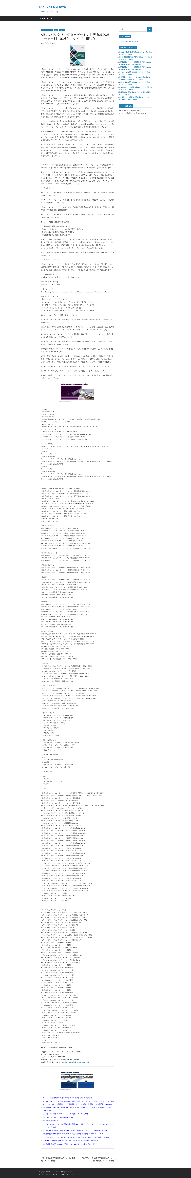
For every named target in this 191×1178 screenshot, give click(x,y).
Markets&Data (52, 7)
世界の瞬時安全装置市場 (50, 1121)
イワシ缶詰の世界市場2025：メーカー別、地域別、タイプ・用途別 (58, 1159)
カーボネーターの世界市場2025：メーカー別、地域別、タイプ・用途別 (65, 1114)
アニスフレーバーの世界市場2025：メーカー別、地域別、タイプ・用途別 (97, 1159)
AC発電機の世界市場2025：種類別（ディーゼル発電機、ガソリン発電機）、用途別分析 (70, 1140)
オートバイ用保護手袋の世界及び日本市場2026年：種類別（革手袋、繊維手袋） (68, 1098)
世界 (56, 30)
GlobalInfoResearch (47, 30)
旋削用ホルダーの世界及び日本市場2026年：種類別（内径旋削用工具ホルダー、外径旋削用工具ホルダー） (76, 1130)
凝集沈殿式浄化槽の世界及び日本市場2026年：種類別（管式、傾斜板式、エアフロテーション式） (73, 1134)
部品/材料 (62, 30)
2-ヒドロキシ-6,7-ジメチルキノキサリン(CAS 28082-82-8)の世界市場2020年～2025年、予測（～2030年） (76, 1137)
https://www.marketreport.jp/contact (74, 1062)
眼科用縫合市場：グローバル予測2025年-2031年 (58, 1117)
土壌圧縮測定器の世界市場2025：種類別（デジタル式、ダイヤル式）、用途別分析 (69, 1144)
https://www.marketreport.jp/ (129, 41)
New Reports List (46, 18)
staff (54, 43)
